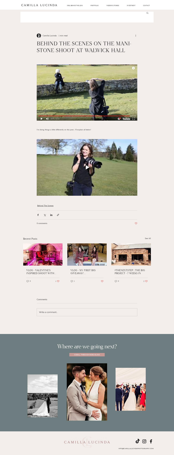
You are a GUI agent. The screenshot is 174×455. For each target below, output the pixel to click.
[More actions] (135, 35)
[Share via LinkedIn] (51, 215)
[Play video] (87, 167)
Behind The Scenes (45, 206)
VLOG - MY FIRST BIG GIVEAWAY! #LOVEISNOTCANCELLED (85, 272)
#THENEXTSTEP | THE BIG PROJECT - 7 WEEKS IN (130, 272)
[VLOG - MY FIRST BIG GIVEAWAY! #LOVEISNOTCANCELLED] (87, 254)
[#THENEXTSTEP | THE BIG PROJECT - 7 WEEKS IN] (131, 254)
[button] (131, 5)
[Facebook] (151, 441)
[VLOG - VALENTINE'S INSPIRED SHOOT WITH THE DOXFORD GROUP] (43, 254)
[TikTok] (137, 441)
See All (148, 238)
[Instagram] (144, 441)
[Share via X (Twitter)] (44, 215)
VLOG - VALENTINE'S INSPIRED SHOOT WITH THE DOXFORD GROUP (40, 272)
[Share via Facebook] (38, 215)
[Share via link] (58, 215)
